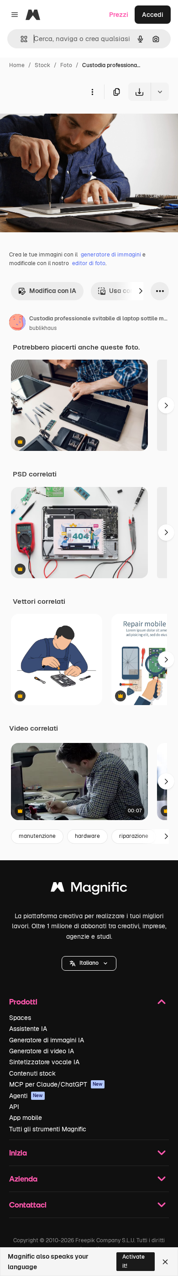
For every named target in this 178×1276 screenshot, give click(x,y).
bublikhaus (43, 328)
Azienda (23, 1178)
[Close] (165, 1261)
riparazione (133, 836)
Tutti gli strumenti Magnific (47, 1129)
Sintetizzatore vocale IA (44, 1062)
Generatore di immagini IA (46, 1040)
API (14, 1107)
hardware (87, 836)
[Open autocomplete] (20, 39)
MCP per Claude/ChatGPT (56, 1084)
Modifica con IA (52, 291)
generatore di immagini (111, 254)
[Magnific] (89, 889)
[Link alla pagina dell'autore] (17, 323)
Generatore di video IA (41, 1051)
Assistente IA (28, 1029)
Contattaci (28, 1204)
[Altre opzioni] (92, 92)
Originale (60, 122)
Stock (42, 65)
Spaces (20, 1018)
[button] (89, 963)
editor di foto (88, 263)
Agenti (26, 1096)
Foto (66, 65)
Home (17, 65)
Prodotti (23, 1001)
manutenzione (37, 836)
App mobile (25, 1118)
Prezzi (118, 14)
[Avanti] (140, 291)
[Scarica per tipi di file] (160, 92)
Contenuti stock (32, 1073)
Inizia (18, 1152)
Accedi (152, 14)
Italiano (89, 963)
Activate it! (133, 1261)
